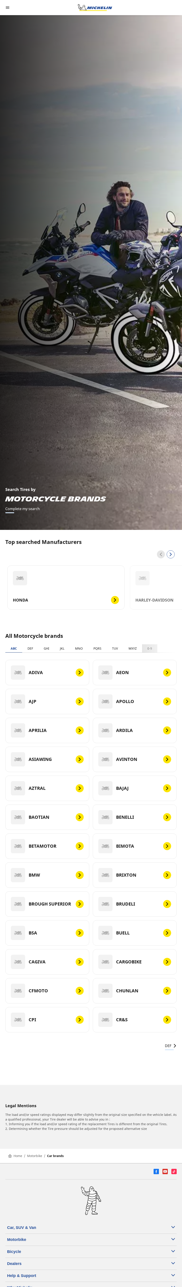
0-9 (149, 648)
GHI (46, 648)
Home (18, 1156)
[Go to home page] (95, 8)
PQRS (97, 648)
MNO (79, 648)
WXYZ (133, 648)
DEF (30, 648)
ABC (14, 648)
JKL (62, 648)
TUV (115, 648)
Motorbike (34, 1156)
